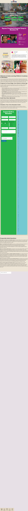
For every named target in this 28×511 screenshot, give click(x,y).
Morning (11, 123)
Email (7, 123)
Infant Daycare (21, 19)
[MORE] (12, 509)
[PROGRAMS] (4, 509)
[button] (0, 66)
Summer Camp (7, 17)
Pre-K (21, 17)
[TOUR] (7, 509)
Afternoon (11, 125)
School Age (14, 17)
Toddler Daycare (14, 19)
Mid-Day (11, 124)
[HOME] (1, 509)
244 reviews (7, 55)
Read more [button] (13, 58)
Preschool (7, 19)
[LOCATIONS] (9, 509)
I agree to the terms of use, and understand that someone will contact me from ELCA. (9, 135)
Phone (3, 123)
